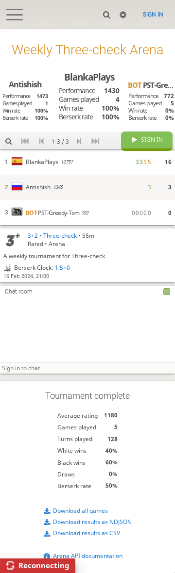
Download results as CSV (86, 533)
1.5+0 (62, 267)
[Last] (95, 141)
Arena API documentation (87, 556)
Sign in (153, 14)
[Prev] (42, 141)
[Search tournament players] (8, 141)
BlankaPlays (89, 76)
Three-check (60, 235)
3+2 (33, 235)
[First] (25, 141)
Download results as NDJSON (92, 522)
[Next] (78, 141)
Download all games (80, 511)
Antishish (25, 84)
